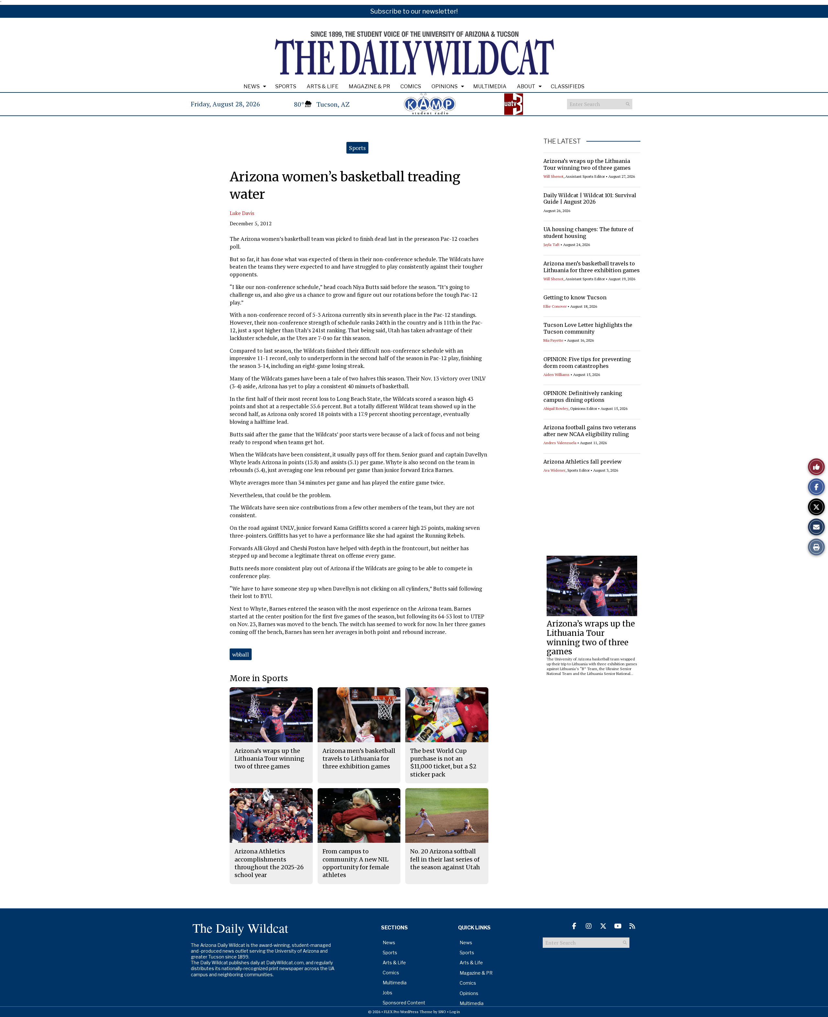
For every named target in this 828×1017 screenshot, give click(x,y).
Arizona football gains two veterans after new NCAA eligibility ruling (589, 430)
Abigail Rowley (555, 408)
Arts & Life (322, 86)
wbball (240, 654)
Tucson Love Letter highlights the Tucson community (587, 328)
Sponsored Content (404, 1002)
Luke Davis (242, 213)
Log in (455, 1011)
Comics (410, 86)
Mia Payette (553, 340)
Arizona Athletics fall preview (582, 461)
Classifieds (567, 86)
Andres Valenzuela (559, 442)
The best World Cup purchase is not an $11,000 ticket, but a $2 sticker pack (443, 762)
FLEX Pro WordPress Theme (408, 1011)
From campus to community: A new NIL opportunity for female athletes (355, 863)
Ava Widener (554, 470)
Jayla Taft (551, 244)
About (526, 86)
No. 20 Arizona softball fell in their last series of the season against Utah (445, 859)
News (252, 86)
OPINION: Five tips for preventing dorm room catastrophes (587, 362)
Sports (285, 86)
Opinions (444, 86)
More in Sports (259, 678)
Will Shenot (553, 176)
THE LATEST (562, 141)
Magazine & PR (369, 86)
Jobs (387, 992)
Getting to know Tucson (574, 297)
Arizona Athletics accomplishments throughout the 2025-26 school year (269, 863)
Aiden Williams (556, 374)
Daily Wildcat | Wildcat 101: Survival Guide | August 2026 (589, 198)
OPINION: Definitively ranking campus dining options (582, 396)
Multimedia (490, 86)
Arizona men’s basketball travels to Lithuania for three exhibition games (591, 266)
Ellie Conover (555, 306)
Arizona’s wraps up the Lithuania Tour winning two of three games (587, 164)
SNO (442, 1011)
